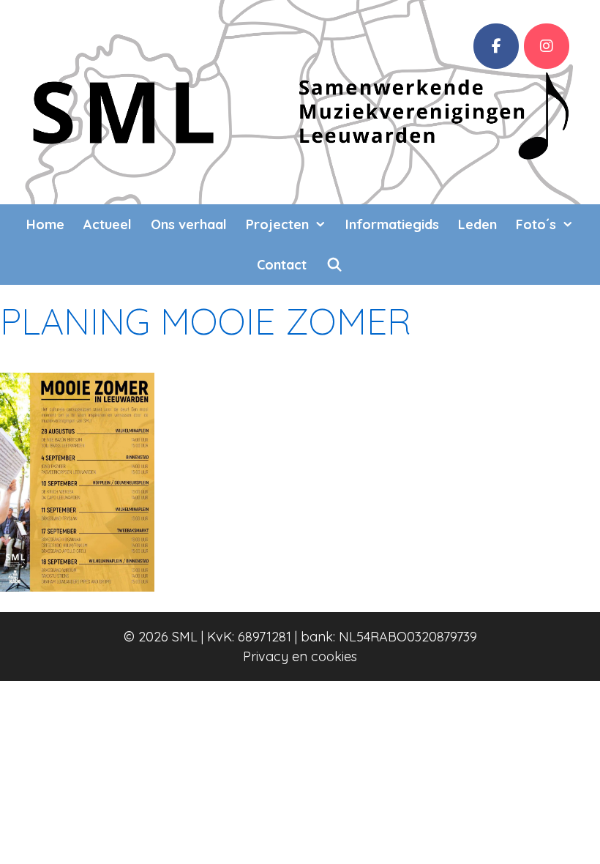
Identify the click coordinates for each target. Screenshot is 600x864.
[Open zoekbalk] (334, 265)
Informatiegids (392, 224)
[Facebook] (496, 46)
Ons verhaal (189, 224)
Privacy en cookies (300, 656)
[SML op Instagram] (546, 46)
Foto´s (536, 224)
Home (45, 224)
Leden (477, 224)
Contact (282, 264)
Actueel (107, 224)
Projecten (277, 224)
